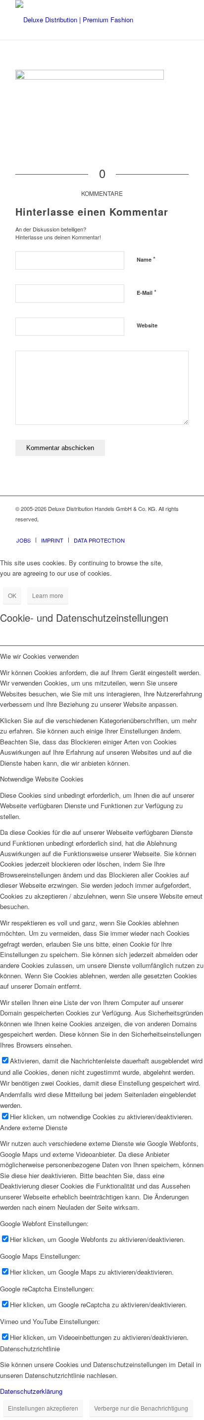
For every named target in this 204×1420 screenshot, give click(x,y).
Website (147, 325)
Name (146, 259)
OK (12, 595)
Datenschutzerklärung (31, 1391)
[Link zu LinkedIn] (181, 529)
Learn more (47, 595)
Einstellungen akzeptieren (43, 1408)
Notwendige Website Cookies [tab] (42, 778)
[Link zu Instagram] (166, 529)
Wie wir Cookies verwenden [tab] (39, 656)
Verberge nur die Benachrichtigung (141, 1408)
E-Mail (146, 292)
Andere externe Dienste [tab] (33, 1127)
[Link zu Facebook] (151, 529)
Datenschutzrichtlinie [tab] (30, 1348)
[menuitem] (23, 540)
